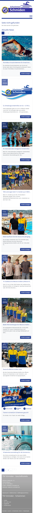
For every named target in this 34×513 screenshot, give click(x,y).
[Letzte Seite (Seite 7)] (15, 32)
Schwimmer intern (17, 511)
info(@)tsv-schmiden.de (12, 485)
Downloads (26, 511)
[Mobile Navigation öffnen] (30, 16)
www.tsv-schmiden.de (14, 487)
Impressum (5, 493)
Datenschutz (13, 493)
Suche (9, 511)
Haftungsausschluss (23, 493)
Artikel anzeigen (25, 73)
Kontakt (4, 511)
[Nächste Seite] (13, 32)
